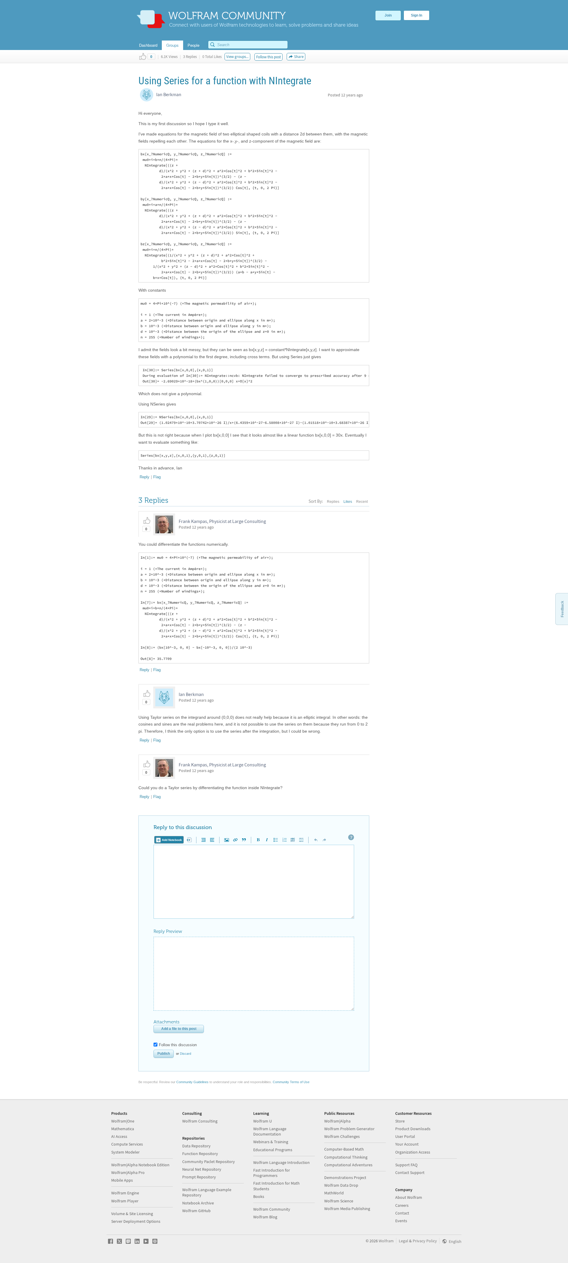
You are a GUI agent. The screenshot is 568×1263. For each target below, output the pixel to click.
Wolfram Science (338, 1201)
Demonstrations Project (345, 1177)
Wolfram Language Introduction (281, 1162)
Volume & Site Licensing (132, 1213)
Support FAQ (406, 1164)
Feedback (562, 609)
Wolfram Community (271, 1209)
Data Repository (196, 1146)
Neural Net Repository (201, 1169)
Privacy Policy (425, 1240)
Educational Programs (272, 1149)
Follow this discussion (178, 1045)
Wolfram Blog (265, 1217)
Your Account (407, 1144)
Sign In (416, 15)
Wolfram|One (122, 1121)
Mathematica (122, 1128)
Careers (402, 1205)
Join (388, 15)
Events (401, 1220)
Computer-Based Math (344, 1149)
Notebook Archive (198, 1203)
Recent (362, 502)
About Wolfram (408, 1197)
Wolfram (386, 1240)
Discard (185, 1053)
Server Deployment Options (135, 1221)
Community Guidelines (192, 1082)
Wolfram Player (124, 1201)
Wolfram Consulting (199, 1121)
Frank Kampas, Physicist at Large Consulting (222, 521)
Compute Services (127, 1144)
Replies (333, 502)
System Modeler (125, 1152)
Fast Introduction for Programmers (271, 1172)
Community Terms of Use (291, 1082)
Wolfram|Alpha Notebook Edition (140, 1164)
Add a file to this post (178, 1029)
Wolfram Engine (125, 1193)
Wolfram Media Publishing (347, 1208)
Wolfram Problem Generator (349, 1128)
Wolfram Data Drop (341, 1185)
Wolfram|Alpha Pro (128, 1172)
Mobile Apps (122, 1180)
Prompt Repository (199, 1177)
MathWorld (334, 1193)
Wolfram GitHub (196, 1210)
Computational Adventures (348, 1164)
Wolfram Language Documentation (269, 1131)
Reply (144, 477)
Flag (157, 477)
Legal (403, 1240)
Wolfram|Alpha (337, 1121)
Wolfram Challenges (342, 1136)
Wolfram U (262, 1121)
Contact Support (410, 1172)
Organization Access (412, 1152)
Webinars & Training (270, 1141)
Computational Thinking (345, 1157)
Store (400, 1121)
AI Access (119, 1136)
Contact (402, 1213)
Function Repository (200, 1153)
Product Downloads (412, 1128)
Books (258, 1196)
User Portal (405, 1136)
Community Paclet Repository (208, 1161)
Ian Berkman (168, 94)
